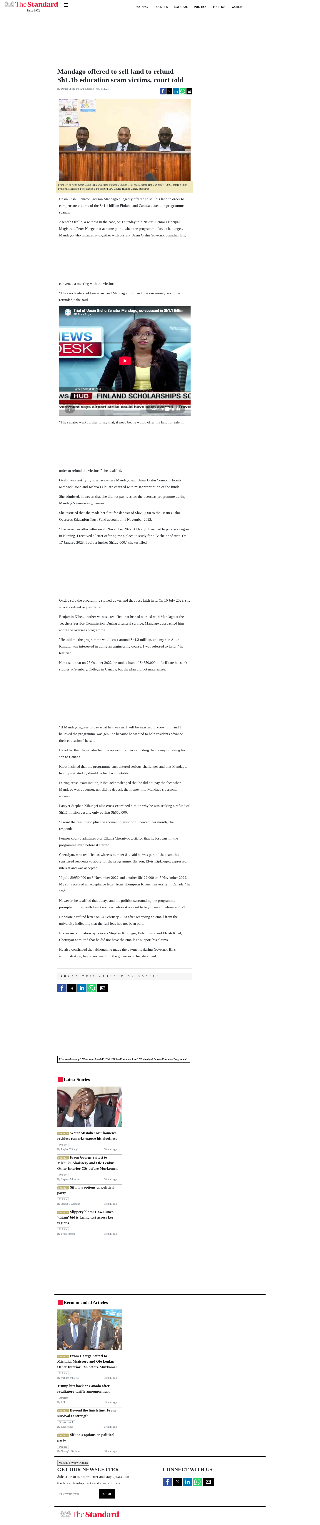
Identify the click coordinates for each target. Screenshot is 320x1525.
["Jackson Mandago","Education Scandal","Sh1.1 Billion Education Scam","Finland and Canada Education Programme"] (123, 1059)
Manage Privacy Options (73, 1462)
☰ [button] (66, 2)
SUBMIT (107, 1493)
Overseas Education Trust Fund (82, 519)
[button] (163, 91)
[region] (82, 40)
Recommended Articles (86, 1302)
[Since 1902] (31, 2)
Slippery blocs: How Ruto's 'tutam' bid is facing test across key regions (85, 1217)
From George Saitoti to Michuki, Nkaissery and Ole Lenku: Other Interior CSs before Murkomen (87, 1162)
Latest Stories (77, 1079)
